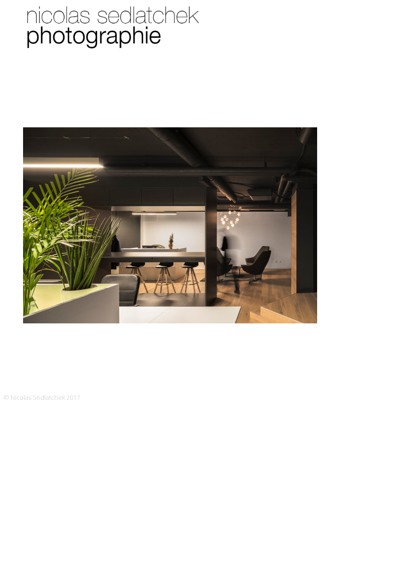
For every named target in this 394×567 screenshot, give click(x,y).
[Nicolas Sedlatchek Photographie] (115, 38)
